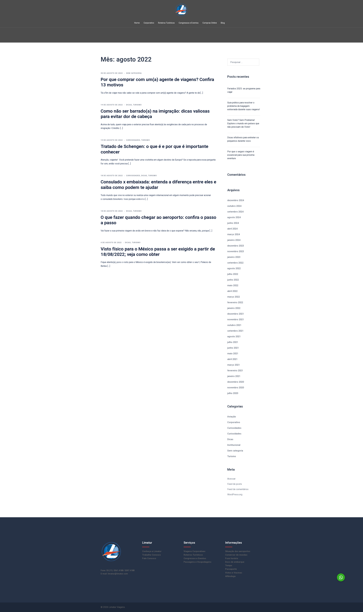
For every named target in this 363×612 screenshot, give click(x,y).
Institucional (233, 445)
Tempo (228, 565)
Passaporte (231, 569)
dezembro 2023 (235, 245)
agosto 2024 (234, 217)
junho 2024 (233, 223)
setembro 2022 (235, 262)
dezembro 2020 (235, 382)
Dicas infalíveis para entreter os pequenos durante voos (243, 139)
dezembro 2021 (235, 313)
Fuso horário (231, 558)
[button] (341, 577)
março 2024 (233, 234)
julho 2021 (232, 342)
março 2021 (233, 365)
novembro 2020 (235, 387)
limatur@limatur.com (118, 574)
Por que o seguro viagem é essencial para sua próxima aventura (240, 155)
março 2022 (233, 296)
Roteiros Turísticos (166, 23)
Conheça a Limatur (152, 551)
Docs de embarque (234, 562)
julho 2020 (232, 393)
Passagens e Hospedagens (197, 562)
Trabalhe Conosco (151, 555)
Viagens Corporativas (194, 551)
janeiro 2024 (233, 240)
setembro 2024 (235, 211)
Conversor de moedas (236, 555)
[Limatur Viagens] (181, 11)
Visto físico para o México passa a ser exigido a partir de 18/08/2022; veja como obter (158, 251)
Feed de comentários (237, 489)
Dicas (129, 105)
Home (137, 23)
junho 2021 (233, 347)
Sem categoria (134, 73)
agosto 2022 (234, 268)
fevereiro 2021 (235, 370)
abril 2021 (232, 359)
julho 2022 (232, 274)
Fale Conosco (149, 558)
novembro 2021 (235, 319)
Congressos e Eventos (189, 23)
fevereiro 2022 (235, 302)
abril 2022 (232, 291)
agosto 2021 (234, 336)
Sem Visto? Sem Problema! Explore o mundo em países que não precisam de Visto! (243, 123)
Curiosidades (133, 140)
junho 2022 (233, 279)
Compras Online (209, 23)
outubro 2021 (234, 325)
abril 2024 (232, 228)
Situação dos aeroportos (237, 551)
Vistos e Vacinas (233, 572)
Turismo (137, 105)
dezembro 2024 (235, 200)
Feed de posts (234, 484)
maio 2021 (232, 353)
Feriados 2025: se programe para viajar (243, 90)
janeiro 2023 (233, 257)
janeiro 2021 (233, 376)
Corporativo (149, 23)
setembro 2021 (235, 330)
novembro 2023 (235, 251)
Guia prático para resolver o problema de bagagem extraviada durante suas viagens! (243, 106)
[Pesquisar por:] (243, 62)
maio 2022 (232, 285)
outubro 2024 (234, 206)
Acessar (231, 478)
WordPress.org (234, 494)
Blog (223, 23)
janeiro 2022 (233, 308)
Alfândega (230, 576)
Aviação (231, 416)
